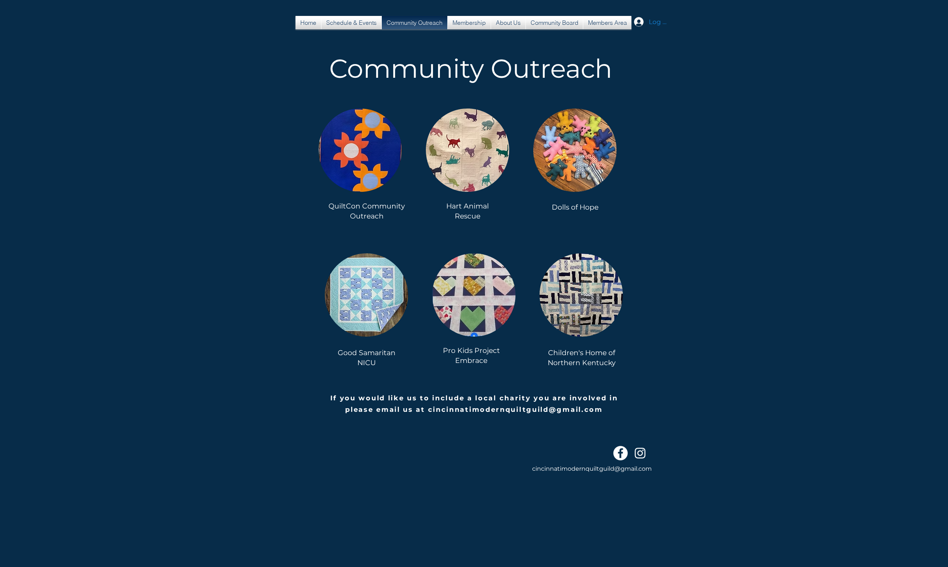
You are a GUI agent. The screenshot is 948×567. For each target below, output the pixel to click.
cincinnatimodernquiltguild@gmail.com (515, 410)
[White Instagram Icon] (640, 453)
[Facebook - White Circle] (620, 453)
